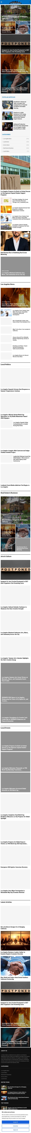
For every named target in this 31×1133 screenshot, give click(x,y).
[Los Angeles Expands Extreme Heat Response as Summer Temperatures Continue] (6, 209)
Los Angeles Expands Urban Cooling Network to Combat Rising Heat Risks (20, 424)
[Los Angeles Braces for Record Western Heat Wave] (6, 356)
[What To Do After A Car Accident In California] (6, 330)
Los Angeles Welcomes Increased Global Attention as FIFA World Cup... (14, 789)
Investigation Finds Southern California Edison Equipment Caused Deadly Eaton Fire (15, 70)
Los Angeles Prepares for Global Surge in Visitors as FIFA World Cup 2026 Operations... (14, 843)
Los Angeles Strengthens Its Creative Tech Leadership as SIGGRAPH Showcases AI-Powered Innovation (14, 719)
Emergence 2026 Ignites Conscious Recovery (14, 867)
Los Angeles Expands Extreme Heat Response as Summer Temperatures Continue (21, 209)
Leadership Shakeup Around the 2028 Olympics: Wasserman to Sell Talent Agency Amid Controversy (21, 459)
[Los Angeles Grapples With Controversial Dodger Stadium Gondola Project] (15, 441)
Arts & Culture (16, 145)
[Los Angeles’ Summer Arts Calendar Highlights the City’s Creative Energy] (15, 649)
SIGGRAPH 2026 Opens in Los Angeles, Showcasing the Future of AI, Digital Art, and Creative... (15, 699)
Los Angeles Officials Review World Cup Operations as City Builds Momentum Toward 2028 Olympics (14, 416)
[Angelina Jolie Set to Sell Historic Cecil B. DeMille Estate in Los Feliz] (4, 1108)
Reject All (15, 1129)
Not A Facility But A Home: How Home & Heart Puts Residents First (21, 321)
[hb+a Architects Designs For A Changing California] (15, 13)
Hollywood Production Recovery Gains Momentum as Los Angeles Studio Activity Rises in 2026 (21, 126)
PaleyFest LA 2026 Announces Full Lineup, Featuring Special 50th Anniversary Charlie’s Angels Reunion (20, 116)
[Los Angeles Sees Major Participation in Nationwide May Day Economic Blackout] (15, 881)
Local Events (16, 141)
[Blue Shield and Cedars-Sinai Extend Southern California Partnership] (23, 531)
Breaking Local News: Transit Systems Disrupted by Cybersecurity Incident (20, 347)
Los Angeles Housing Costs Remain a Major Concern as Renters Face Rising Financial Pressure (15, 89)
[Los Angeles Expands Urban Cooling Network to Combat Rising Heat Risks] (7, 424)
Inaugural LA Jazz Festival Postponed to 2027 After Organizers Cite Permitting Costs (15, 51)
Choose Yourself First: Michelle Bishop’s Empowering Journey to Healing (21, 339)
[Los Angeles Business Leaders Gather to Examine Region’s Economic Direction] (15, 943)
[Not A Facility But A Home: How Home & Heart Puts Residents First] (6, 321)
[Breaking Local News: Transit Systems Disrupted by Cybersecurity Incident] (6, 347)
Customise (15, 1126)
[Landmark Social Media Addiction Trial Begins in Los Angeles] (15, 476)
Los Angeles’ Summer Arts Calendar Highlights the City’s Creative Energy (15, 659)
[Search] (29, 2)
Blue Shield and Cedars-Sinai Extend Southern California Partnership (22, 30)
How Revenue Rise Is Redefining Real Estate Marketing (22, 548)
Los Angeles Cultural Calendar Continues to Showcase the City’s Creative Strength (20, 226)
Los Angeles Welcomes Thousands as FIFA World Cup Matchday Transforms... (14, 769)
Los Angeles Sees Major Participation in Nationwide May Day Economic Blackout (13, 891)
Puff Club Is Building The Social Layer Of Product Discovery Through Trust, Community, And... (20, 201)
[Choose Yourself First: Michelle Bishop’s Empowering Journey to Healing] (6, 338)
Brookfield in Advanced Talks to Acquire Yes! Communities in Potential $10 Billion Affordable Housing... (20, 105)
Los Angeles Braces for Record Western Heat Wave (20, 356)
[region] (15, 1121)
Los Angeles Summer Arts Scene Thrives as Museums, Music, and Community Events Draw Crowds (15, 679)
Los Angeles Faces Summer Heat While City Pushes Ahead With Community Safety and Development (21, 218)
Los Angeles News (16, 138)
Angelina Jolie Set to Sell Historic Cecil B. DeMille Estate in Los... (17, 1108)
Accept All (15, 1122)
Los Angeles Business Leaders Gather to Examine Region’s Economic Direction (7, 534)
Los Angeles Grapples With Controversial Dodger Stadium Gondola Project (15, 451)
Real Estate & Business (16, 148)
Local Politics (16, 151)
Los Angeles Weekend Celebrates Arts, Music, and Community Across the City (13, 273)
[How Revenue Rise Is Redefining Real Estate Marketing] (15, 243)
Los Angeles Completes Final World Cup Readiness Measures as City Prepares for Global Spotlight (15, 816)
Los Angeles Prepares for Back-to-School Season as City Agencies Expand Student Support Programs (15, 193)
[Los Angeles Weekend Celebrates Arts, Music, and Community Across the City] (15, 266)
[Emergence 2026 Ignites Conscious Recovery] (15, 857)
